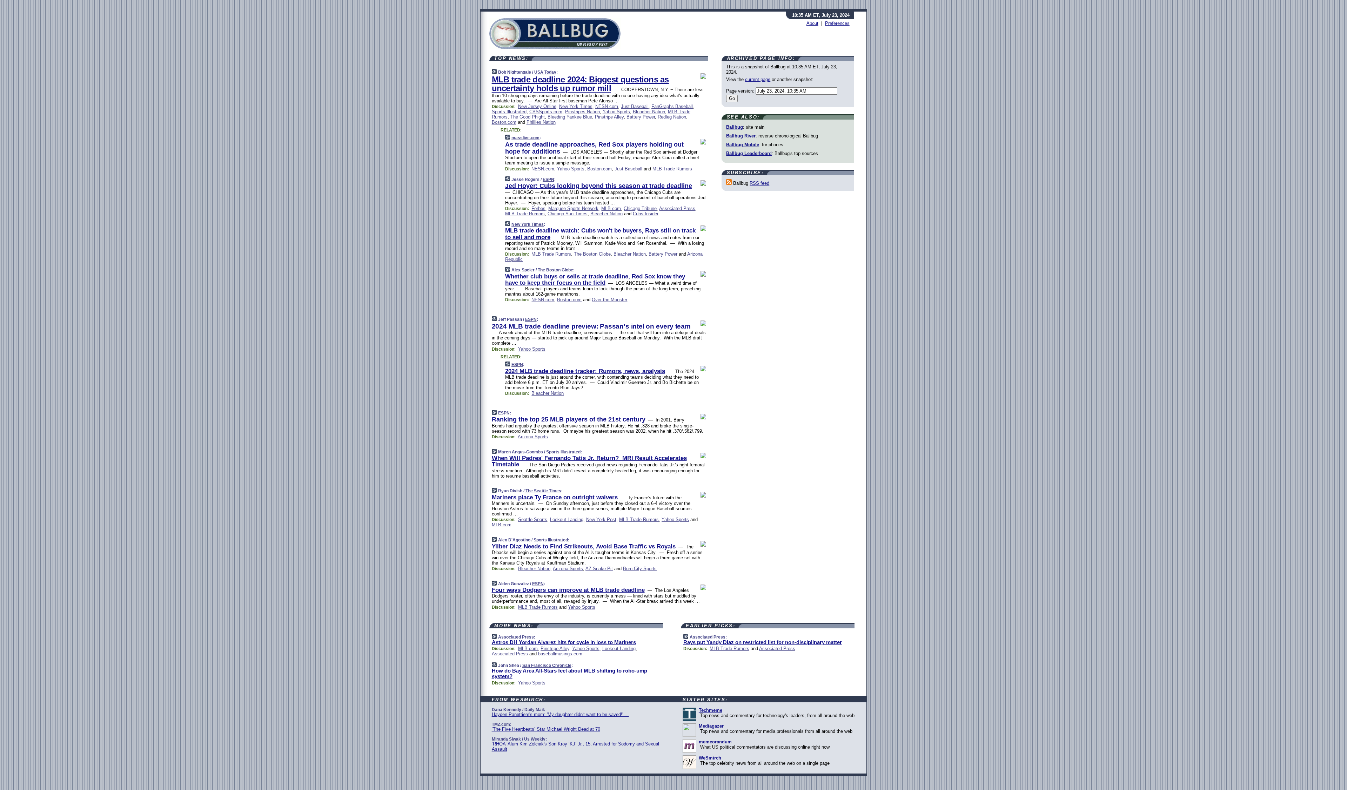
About (812, 23)
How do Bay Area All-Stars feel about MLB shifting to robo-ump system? (569, 674)
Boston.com (504, 122)
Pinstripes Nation (582, 111)
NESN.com (606, 106)
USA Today (545, 72)
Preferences (837, 23)
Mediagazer (711, 726)
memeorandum (715, 741)
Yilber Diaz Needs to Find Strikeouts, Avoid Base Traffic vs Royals (584, 546)
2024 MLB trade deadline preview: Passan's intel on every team (591, 326)
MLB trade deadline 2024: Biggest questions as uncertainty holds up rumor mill (580, 84)
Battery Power (640, 117)
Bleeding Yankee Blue (570, 117)
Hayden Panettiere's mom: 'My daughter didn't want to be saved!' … (560, 714)
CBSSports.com (545, 111)
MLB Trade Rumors (672, 168)
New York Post (601, 519)
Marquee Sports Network (573, 208)
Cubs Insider (645, 213)
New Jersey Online (537, 106)
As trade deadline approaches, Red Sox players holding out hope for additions (594, 148)
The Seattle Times (543, 491)
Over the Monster (609, 299)
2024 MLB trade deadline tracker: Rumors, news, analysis (585, 371)
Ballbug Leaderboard (749, 153)
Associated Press (677, 208)
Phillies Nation (541, 122)
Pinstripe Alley (609, 117)
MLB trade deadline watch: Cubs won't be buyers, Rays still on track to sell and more (600, 233)
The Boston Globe (592, 254)
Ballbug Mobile (742, 144)
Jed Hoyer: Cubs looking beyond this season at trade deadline (598, 185)
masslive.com (525, 138)
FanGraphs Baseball (672, 106)
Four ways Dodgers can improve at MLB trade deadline (568, 590)
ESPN (548, 179)
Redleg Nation (672, 117)
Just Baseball (635, 106)
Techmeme (710, 710)
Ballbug (734, 127)
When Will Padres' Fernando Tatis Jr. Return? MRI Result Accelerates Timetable (589, 461)
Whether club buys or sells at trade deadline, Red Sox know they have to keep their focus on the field (595, 279)
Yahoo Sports (616, 111)
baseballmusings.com (560, 653)
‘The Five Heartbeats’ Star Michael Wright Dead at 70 (546, 729)
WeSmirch (710, 758)
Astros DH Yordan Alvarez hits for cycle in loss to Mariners (564, 642)
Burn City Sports (640, 568)
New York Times (575, 106)
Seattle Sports (532, 519)
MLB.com (611, 208)
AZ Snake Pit (599, 568)
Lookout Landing (566, 519)
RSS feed (759, 183)
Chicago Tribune (640, 208)
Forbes (538, 208)
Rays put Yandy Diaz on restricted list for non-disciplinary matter (762, 642)
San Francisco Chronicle (546, 665)
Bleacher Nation (649, 111)
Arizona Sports (533, 436)
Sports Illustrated (509, 111)
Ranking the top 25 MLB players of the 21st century (568, 419)
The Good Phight (527, 117)
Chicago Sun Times (568, 213)
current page (757, 79)
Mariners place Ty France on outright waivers (555, 497)
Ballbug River (741, 136)
